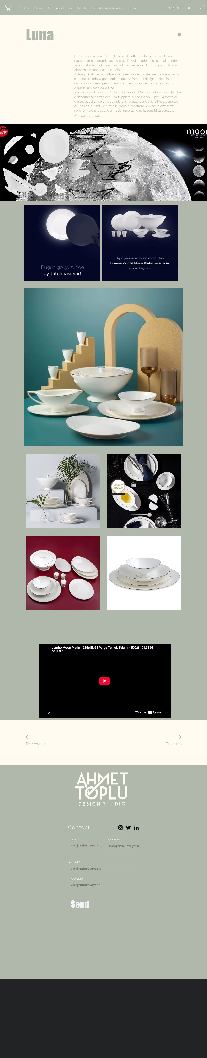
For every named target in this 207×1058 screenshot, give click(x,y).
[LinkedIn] (136, 827)
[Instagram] (120, 827)
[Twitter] (128, 827)
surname (114, 839)
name (72, 839)
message (75, 878)
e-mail (73, 862)
